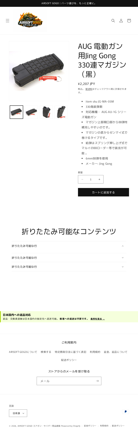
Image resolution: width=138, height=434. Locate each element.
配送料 (89, 88)
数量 (80, 172)
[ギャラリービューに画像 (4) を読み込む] (61, 112)
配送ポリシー (69, 360)
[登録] (97, 381)
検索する (46, 352)
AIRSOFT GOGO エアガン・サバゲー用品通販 (39, 425)
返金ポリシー (90, 425)
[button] (8, 21)
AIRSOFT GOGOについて (23, 352)
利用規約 (95, 352)
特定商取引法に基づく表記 (70, 352)
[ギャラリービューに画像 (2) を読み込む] (31, 112)
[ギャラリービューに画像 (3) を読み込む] (46, 112)
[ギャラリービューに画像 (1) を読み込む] (16, 112)
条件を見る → (98, 318)
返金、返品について (115, 352)
